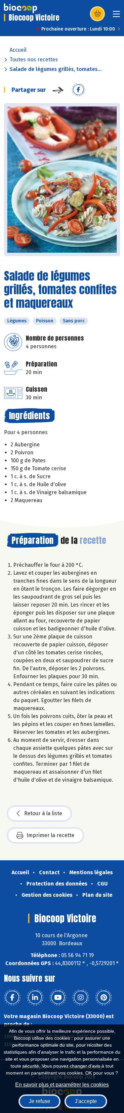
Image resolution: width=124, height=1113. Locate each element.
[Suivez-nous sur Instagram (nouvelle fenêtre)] (80, 997)
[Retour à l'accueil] (20, 8)
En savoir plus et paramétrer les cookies (62, 1084)
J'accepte (86, 1101)
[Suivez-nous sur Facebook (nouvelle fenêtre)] (12, 997)
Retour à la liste (43, 813)
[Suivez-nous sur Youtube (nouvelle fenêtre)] (58, 997)
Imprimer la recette (50, 835)
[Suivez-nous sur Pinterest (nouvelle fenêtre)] (103, 997)
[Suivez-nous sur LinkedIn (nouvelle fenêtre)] (35, 997)
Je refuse (39, 1101)
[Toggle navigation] (116, 16)
